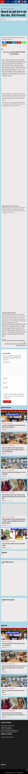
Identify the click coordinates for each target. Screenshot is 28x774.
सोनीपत (8, 423)
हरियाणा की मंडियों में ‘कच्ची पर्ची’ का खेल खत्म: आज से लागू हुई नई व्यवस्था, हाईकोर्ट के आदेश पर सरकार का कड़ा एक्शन (14, 438)
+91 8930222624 (8, 728)
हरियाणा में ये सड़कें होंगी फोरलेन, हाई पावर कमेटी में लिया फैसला (13, 339)
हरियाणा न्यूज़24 (4, 19)
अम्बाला (2, 1)
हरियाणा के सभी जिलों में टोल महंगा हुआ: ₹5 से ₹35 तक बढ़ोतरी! (14, 463)
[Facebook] (4, 42)
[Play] (22, 2)
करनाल (7, 1)
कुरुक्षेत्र (13, 1)
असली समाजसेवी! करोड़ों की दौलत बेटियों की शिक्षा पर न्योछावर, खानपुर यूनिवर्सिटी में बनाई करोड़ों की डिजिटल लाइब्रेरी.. (14, 510)
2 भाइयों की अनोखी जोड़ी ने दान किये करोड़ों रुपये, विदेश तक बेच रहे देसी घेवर (14, 416)
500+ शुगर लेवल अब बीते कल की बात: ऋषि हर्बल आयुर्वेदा (14, 534)
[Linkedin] (14, 42)
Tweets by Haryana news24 (7, 737)
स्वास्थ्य (11, 541)
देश (5, 445)
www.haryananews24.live (11, 732)
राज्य (6, 423)
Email (5, 383)
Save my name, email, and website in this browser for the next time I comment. (14, 396)
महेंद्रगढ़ (6, 541)
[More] (4, 45)
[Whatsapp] (23, 42)
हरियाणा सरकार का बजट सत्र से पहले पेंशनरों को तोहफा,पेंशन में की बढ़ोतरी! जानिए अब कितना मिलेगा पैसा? (14, 485)
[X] (9, 42)
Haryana (9, 727)
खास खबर (3, 423)
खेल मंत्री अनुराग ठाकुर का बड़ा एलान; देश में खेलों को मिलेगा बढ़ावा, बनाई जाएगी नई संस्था (15, 344)
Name (5, 378)
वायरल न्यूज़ (10, 445)
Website (5, 387)
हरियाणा (11, 423)
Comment (6, 362)
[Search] (25, 1)
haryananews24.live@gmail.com (11, 730)
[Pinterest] (19, 42)
